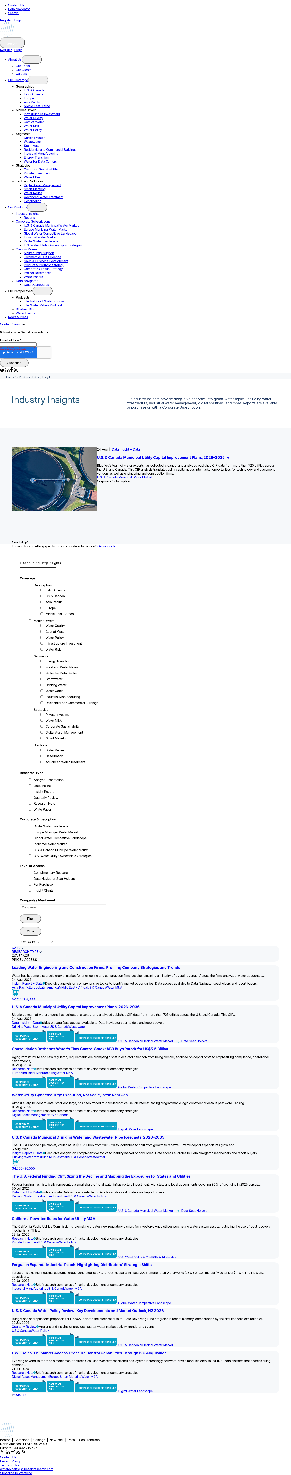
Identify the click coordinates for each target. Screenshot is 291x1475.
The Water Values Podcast (43, 305)
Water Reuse (33, 193)
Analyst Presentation (49, 780)
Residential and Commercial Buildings (50, 150)
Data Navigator (19, 9)
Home (8, 377)
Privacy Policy (10, 1461)
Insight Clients (43, 890)
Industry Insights (27, 214)
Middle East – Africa (60, 614)
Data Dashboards (36, 285)
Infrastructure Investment (42, 114)
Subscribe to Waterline (16, 1473)
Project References (37, 273)
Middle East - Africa (73, 987)
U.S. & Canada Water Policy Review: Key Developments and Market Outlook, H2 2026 (88, 1310)
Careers (21, 74)
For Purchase (43, 884)
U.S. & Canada (34, 90)
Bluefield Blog (25, 309)
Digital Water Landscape (41, 241)
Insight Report (44, 792)
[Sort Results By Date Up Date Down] (36, 942)
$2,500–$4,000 (23, 999)
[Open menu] (32, 59)
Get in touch (106, 546)
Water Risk (31, 126)
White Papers (33, 277)
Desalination (32, 201)
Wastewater (32, 142)
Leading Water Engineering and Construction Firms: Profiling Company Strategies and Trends (96, 967)
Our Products (17, 207)
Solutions (40, 745)
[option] (145, 479)
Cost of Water (34, 122)
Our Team (23, 66)
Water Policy (33, 130)
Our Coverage (18, 80)
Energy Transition (36, 157)
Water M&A (32, 177)
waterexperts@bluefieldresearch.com (26, 1469)
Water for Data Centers (40, 161)
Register (6, 20)
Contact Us (16, 5)
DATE (16, 948)
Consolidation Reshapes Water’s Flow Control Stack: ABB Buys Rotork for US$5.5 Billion (90, 1049)
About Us (15, 59)
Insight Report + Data (27, 983)
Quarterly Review (46, 798)
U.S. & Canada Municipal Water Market (51, 225)
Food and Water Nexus (62, 667)
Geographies (43, 585)
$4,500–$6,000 (23, 1168)
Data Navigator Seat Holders (54, 879)
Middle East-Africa (37, 106)
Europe (29, 98)
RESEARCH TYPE (25, 952)
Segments (41, 656)
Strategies (41, 710)
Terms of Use (9, 1465)
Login (18, 20)
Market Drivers (44, 621)
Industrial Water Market (40, 237)
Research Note (44, 803)
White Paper (42, 809)
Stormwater (32, 146)
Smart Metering (35, 189)
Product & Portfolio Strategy (44, 265)
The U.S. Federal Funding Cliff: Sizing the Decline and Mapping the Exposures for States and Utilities (101, 1176)
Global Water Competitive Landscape (50, 233)
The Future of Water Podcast (45, 301)
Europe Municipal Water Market (46, 229)
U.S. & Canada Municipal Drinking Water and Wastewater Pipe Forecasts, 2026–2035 (88, 1137)
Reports (29, 217)
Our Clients (23, 70)
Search (13, 13)
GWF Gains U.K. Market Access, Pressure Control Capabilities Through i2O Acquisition (89, 1353)
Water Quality (33, 118)
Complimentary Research (51, 873)
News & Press (18, 317)
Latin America (33, 94)
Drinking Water (34, 138)
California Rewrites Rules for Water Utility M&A (53, 1218)
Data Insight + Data (126, 449)
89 (25, 1395)
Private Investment (37, 173)
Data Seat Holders (194, 1041)
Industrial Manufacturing (41, 153)
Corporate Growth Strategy (43, 269)
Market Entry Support (39, 253)
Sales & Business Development (46, 261)
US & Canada (55, 596)
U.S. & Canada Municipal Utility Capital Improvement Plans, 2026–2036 (163, 457)
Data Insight (42, 786)
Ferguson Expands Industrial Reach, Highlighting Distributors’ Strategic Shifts (82, 1264)
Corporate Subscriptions (33, 221)
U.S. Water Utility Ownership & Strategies (53, 245)
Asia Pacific (32, 102)
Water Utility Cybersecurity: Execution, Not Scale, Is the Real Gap (70, 1095)
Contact (5, 324)
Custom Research (28, 249)
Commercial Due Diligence (42, 257)
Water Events (25, 313)
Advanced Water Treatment (43, 197)
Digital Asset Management (42, 185)
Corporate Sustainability (41, 169)
